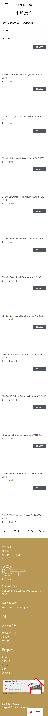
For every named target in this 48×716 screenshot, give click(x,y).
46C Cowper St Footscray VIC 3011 (18, 607)
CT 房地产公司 (24, 4)
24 (32, 531)
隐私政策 (6, 673)
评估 (4, 669)
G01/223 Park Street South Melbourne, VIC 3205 (21, 592)
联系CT (5, 637)
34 (40, 531)
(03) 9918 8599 (9, 602)
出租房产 (6, 665)
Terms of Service (21, 707)
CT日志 (5, 641)
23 (28, 531)
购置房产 (6, 657)
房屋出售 (6, 661)
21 (19, 531)
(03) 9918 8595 (9, 586)
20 (15, 531)
